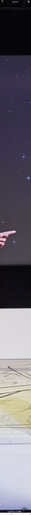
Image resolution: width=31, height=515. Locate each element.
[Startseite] (15, 2)
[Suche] (6, 514)
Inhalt (23, 509)
